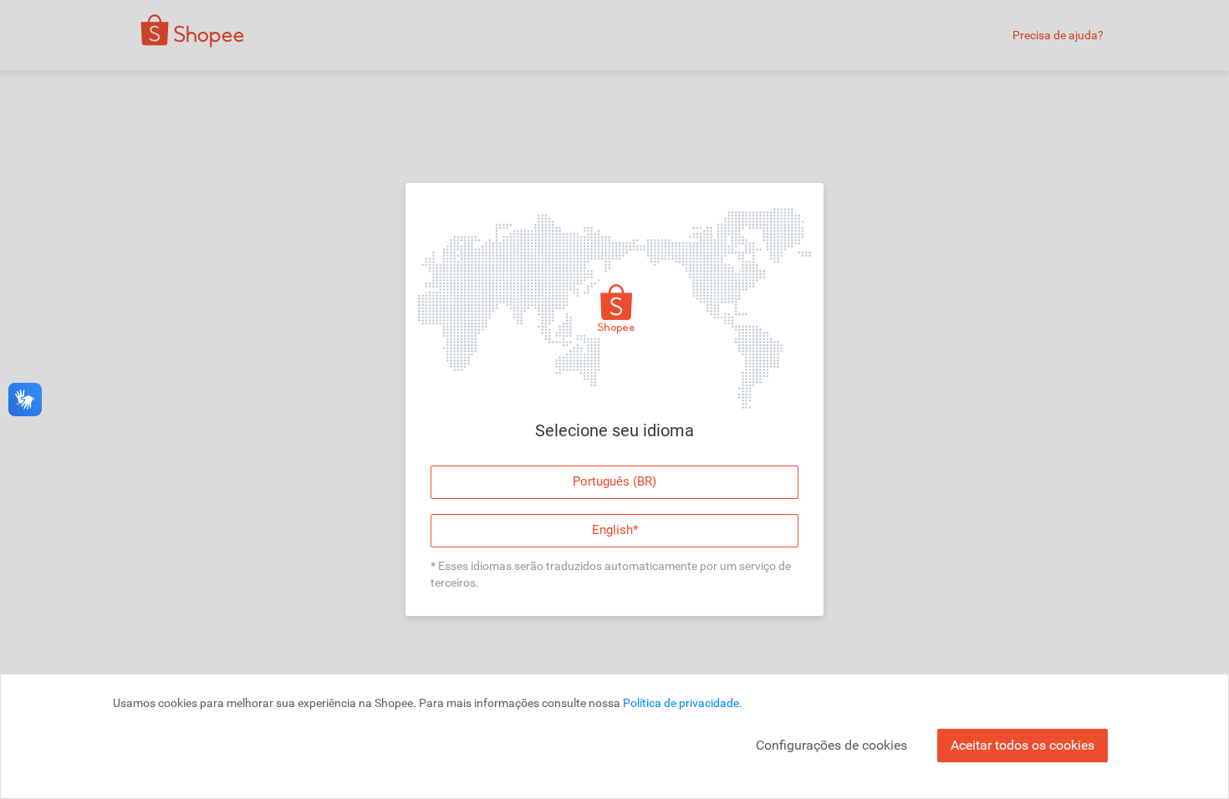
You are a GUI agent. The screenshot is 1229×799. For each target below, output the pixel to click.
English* (615, 529)
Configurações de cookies (831, 745)
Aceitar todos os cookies (1022, 745)
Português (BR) (614, 481)
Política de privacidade (681, 703)
